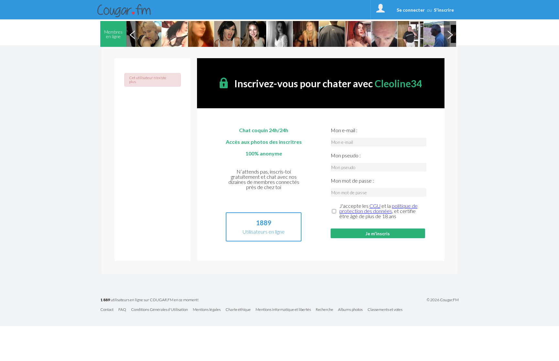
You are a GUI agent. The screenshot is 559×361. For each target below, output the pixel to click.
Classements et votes (384, 310)
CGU (374, 206)
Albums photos (350, 310)
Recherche (324, 310)
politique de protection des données (378, 208)
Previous (132, 34)
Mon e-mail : (344, 130)
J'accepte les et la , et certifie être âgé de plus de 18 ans (378, 211)
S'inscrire (444, 10)
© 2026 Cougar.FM (443, 300)
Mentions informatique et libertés (283, 310)
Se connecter (411, 10)
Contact (107, 310)
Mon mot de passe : (352, 180)
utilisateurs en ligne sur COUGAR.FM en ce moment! (149, 300)
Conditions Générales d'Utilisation (159, 310)
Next (450, 34)
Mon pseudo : (346, 155)
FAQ (122, 310)
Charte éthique (238, 310)
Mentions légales (207, 310)
